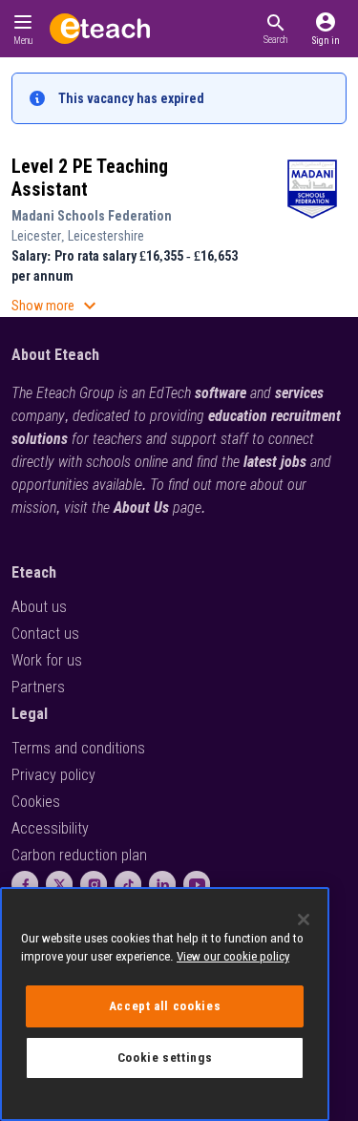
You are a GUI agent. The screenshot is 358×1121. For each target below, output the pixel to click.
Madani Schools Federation (91, 215)
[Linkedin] (162, 884)
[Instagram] (93, 884)
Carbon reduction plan (79, 855)
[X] (59, 884)
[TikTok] (128, 884)
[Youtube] (196, 884)
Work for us (46, 660)
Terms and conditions (78, 748)
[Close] (304, 920)
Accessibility (50, 828)
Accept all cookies (165, 1006)
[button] (275, 28)
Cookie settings (165, 1057)
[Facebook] (24, 884)
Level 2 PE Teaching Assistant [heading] (89, 178)
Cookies (35, 802)
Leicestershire (106, 235)
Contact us (45, 633)
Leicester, (39, 235)
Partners (38, 687)
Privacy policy (53, 775)
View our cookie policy (233, 956)
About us (39, 607)
